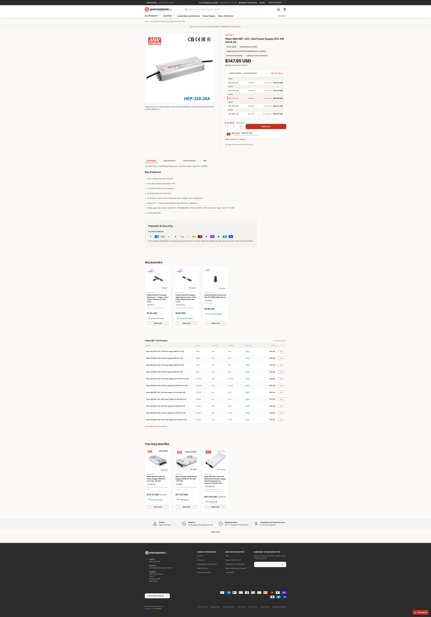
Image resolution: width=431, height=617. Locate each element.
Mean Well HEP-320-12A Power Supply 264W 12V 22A (165, 351)
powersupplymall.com (156, 606)
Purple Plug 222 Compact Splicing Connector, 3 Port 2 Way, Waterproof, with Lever (186, 298)
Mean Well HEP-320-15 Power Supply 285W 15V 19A (164, 372)
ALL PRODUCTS (151, 16)
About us (200, 556)
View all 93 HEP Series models (155, 426)
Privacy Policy (253, 607)
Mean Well (229, 35)
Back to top (215, 532)
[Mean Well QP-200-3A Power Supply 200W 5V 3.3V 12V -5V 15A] (158, 460)
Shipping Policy (215, 607)
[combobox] (224, 9)
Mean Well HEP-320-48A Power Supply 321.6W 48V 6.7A (166, 399)
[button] (284, 9)
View (281, 351)
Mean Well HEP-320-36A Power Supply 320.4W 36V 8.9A (167, 21)
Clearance (282, 16)
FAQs (227, 556)
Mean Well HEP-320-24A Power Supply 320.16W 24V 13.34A (167, 379)
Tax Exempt (229, 572)
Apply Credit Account (233, 560)
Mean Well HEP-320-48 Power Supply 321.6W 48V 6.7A (165, 406)
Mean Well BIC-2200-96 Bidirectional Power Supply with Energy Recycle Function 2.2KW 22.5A (215, 480)
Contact (262, 2)
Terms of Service (202, 607)
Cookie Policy (265, 607)
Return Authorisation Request (236, 568)
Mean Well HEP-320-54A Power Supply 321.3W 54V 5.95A (166, 420)
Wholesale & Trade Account (248, 2)
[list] (179, 68)
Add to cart (266, 126)
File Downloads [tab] (189, 161)
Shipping (228, 65)
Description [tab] (151, 161)
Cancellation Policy (229, 607)
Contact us (201, 560)
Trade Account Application (235, 564)
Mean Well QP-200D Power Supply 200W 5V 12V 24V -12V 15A (186, 479)
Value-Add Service (225, 16)
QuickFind (167, 16)
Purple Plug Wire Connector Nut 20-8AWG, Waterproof (215, 296)
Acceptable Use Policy (279, 607)
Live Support (422, 612)
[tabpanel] (201, 190)
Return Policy (242, 607)
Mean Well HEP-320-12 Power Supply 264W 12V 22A (164, 358)
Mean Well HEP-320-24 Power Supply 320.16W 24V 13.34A (167, 385)
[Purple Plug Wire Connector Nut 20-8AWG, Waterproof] (215, 279)
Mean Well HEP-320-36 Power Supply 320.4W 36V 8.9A (165, 392)
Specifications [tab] (169, 161)
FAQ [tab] (205, 161)
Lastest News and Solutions (188, 16)
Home (146, 21)
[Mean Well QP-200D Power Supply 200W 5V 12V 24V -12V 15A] (187, 460)
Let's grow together (268, 525)
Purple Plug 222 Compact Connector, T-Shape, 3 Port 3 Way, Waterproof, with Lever (158, 298)
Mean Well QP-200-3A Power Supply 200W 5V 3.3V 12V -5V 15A (156, 479)
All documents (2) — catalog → (235, 139)
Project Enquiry (209, 16)
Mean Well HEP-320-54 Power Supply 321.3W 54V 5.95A (166, 413)
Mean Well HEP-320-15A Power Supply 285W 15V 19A (165, 365)
